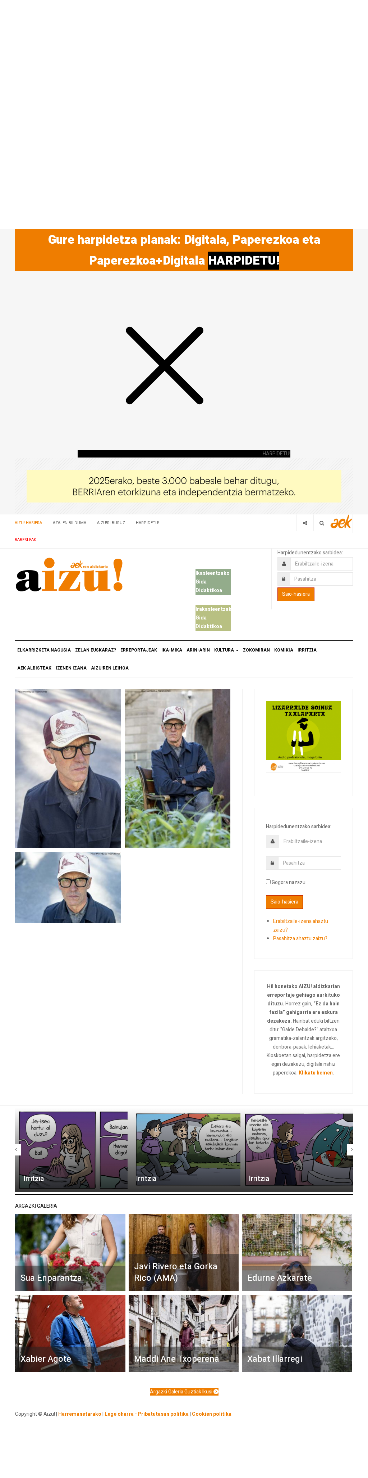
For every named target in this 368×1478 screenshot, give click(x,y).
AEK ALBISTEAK (34, 668)
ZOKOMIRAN (256, 650)
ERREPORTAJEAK (138, 650)
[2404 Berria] (184, 486)
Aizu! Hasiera (28, 523)
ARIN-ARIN (198, 650)
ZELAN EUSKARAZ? (95, 650)
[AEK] (341, 521)
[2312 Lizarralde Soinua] (303, 736)
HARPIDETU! (243, 261)
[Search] (321, 522)
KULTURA (224, 650)
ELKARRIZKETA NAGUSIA (44, 650)
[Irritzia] (71, 1150)
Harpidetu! (147, 523)
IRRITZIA (307, 650)
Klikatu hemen (316, 1073)
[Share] (304, 522)
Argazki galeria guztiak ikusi (181, 1392)
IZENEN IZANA (71, 668)
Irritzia (33, 1178)
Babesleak (25, 540)
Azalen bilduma (69, 523)
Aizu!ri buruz (111, 523)
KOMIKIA (283, 650)
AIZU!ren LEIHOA (110, 668)
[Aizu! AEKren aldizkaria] (69, 574)
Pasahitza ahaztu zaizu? (300, 938)
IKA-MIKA (171, 650)
